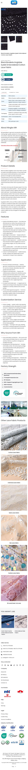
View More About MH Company (9, 145)
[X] (17, 665)
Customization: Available (7, 87)
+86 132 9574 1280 (7, 651)
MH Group (5, 753)
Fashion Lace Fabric (14, 573)
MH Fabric (8, 756)
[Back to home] (14, 2)
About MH (3, 672)
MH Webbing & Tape (8, 754)
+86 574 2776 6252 (8, 645)
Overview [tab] (4, 92)
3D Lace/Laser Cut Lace (14, 603)
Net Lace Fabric (14, 543)
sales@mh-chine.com (8, 657)
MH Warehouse (5, 680)
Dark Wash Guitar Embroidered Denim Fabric (7, 632)
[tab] (4, 39)
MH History (3, 674)
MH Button (22, 754)
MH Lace (22, 753)
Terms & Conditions (6, 719)
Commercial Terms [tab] (14, 92)
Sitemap (3, 705)
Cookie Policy (4, 716)
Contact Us (4, 683)
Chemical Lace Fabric (14, 482)
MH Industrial (4, 677)
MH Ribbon (16, 754)
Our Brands (4, 687)
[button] (1, 2)
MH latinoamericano (17, 756)
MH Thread (11, 753)
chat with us (4, 70)
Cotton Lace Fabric (6, 60)
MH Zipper (17, 753)
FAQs (2, 703)
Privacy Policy (4, 714)
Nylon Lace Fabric (14, 513)
